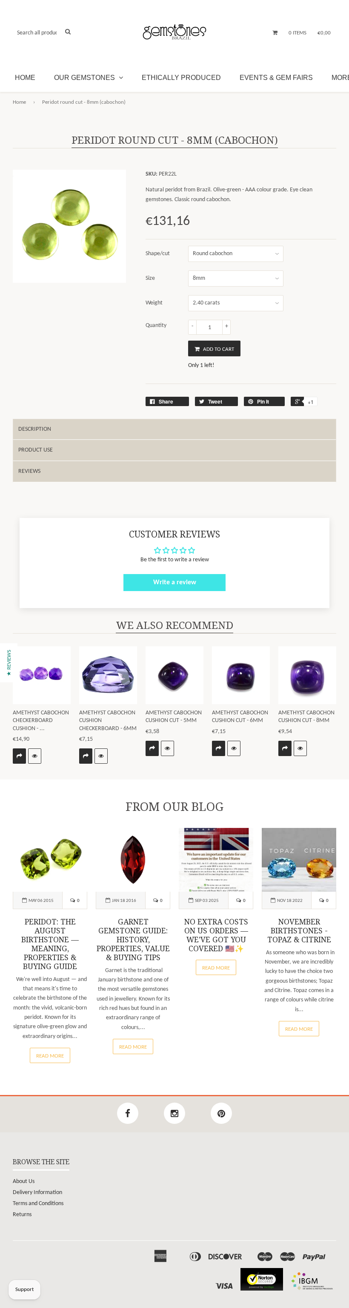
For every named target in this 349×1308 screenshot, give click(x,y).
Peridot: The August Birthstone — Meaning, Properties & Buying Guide (50, 944)
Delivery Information (37, 1192)
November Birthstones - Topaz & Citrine (299, 931)
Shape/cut (158, 253)
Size (150, 278)
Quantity (156, 325)
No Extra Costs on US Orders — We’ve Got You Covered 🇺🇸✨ (216, 935)
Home (25, 77)
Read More (50, 1056)
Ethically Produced (181, 77)
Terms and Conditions (38, 1203)
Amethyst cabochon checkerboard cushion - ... (41, 720)
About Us (23, 1181)
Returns (22, 1214)
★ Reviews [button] (9, 663)
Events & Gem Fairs (276, 77)
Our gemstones (85, 77)
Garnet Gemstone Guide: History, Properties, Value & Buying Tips (133, 940)
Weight (154, 303)
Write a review (174, 582)
